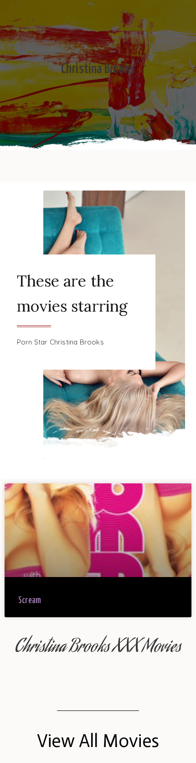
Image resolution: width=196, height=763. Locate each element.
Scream (29, 600)
